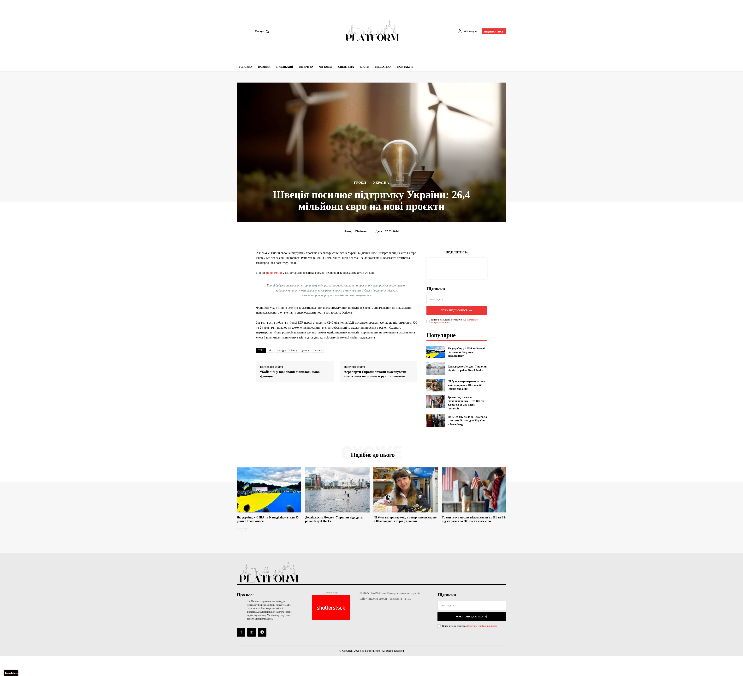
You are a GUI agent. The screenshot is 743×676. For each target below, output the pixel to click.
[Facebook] (443, 268)
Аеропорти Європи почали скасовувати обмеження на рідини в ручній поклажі (375, 374)
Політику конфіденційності (482, 625)
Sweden (317, 350)
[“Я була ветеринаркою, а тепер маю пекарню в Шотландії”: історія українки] (435, 385)
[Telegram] (262, 632)
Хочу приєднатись (469, 616)
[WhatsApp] (470, 268)
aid (270, 350)
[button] (262, 31)
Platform (361, 231)
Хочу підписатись (454, 310)
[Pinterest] (461, 268)
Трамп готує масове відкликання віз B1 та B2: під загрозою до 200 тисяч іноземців (474, 519)
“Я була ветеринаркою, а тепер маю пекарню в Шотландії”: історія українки (467, 385)
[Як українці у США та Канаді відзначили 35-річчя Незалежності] (435, 352)
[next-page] (245, 530)
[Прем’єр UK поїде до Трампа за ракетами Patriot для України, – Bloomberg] (435, 420)
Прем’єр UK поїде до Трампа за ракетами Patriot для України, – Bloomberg (467, 420)
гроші (360, 182)
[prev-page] (239, 530)
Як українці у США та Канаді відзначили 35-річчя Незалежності (466, 352)
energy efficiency (287, 350)
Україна (381, 182)
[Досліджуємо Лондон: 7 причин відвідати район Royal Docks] (435, 368)
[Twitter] (452, 268)
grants (305, 350)
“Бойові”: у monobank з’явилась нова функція (290, 374)
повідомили (274, 272)
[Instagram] (251, 632)
